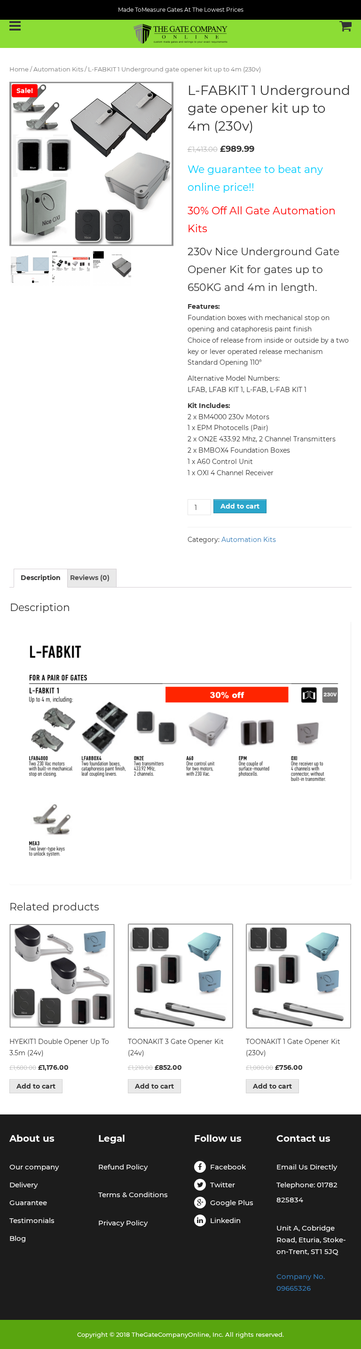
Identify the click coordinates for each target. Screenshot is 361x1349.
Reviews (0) (90, 577)
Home (19, 69)
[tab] (41, 578)
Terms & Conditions (133, 1194)
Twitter (222, 1184)
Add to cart (239, 506)
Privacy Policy (123, 1222)
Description (41, 577)
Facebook (228, 1166)
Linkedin (225, 1220)
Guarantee (28, 1202)
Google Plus (231, 1202)
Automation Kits (58, 69)
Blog (17, 1238)
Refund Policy (123, 1166)
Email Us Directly (306, 1166)
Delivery (23, 1184)
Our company (34, 1166)
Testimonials (32, 1220)
